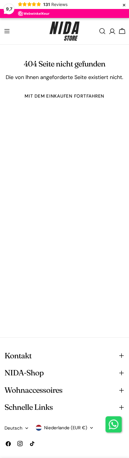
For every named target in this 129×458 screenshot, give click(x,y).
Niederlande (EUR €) (65, 428)
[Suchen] (102, 31)
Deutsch (13, 428)
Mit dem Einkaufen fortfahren (64, 96)
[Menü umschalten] (7, 31)
